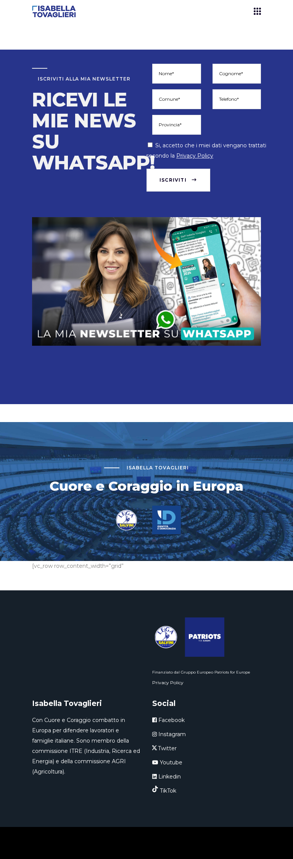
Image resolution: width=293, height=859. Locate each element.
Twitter (167, 748)
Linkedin (169, 776)
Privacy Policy (194, 155)
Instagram (171, 734)
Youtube (170, 762)
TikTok (168, 790)
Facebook (171, 720)
